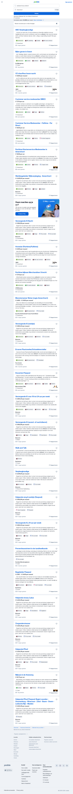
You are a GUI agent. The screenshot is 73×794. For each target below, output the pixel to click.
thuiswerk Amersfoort (34, 747)
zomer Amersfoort (33, 741)
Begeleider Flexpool (23, 572)
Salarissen (45, 777)
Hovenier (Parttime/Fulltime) (26, 247)
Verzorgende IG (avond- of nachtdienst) (31, 422)
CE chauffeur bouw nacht (25, 73)
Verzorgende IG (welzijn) (25, 324)
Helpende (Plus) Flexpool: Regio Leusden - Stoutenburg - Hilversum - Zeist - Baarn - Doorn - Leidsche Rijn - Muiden (34, 701)
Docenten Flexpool (22, 373)
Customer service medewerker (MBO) (30, 99)
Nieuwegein (16, 747)
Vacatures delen (36, 768)
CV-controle (46, 782)
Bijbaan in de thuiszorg (24, 675)
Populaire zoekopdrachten (20, 734)
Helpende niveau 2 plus (24, 598)
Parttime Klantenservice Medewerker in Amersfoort (31, 150)
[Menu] (2, 2)
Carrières (23, 779)
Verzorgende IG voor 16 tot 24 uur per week (32, 396)
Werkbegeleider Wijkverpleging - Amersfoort (33, 176)
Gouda (15, 757)
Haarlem (15, 745)
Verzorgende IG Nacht (24, 221)
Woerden (16, 743)
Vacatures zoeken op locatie (50, 741)
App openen (68, 2)
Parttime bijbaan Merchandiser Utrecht (31, 272)
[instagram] (60, 765)
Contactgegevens (25, 776)
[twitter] (63, 765)
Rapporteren (54, 45)
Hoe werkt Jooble (25, 770)
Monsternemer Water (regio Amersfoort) (31, 298)
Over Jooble (24, 768)
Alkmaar (15, 753)
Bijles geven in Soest (23, 52)
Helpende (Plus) (21, 649)
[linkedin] (67, 765)
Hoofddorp (16, 755)
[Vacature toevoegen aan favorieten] (56, 30)
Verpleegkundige (22, 471)
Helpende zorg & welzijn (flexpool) (28, 497)
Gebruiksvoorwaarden (9, 790)
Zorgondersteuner (22, 623)
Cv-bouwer (45, 780)
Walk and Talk (20, 448)
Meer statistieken (38, 20)
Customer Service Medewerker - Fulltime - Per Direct (33, 124)
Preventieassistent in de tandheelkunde (31, 548)
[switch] (57, 23)
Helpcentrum (24, 781)
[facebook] (56, 765)
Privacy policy (20, 790)
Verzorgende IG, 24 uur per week (28, 523)
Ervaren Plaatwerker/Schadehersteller (30, 349)
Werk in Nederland (25, 783)
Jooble (67, 790)
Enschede (16, 751)
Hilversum (16, 741)
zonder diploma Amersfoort (35, 749)
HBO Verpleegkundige (24, 30)
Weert (15, 749)
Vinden (36, 13)
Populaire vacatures (48, 739)
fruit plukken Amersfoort (34, 739)
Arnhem (15, 739)
